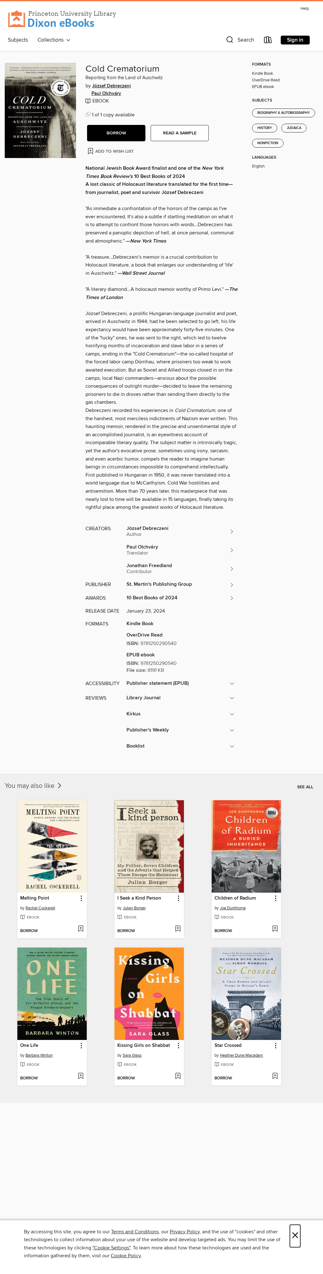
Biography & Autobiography (283, 113)
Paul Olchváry (106, 94)
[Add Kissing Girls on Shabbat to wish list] (178, 1076)
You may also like (30, 786)
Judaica (294, 128)
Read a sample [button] (180, 133)
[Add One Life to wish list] (81, 1076)
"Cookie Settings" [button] (111, 1248)
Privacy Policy (185, 1232)
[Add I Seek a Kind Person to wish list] (178, 929)
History (264, 128)
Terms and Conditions (135, 1232)
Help (305, 8)
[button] (239, 41)
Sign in (295, 40)
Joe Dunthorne (233, 908)
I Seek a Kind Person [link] (139, 898)
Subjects (18, 40)
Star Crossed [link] (228, 1045)
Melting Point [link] (34, 898)
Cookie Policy (126, 1256)
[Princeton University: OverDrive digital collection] (62, 18)
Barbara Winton (39, 1055)
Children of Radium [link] (235, 898)
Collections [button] (52, 40)
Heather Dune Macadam (241, 1055)
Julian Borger (134, 908)
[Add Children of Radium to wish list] (275, 929)
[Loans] (268, 41)
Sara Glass (132, 1055)
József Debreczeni (111, 86)
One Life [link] (29, 1045)
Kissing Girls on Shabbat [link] (143, 1045)
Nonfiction (267, 143)
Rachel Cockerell (40, 908)
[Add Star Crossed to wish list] (275, 1076)
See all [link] (305, 787)
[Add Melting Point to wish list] (81, 929)
